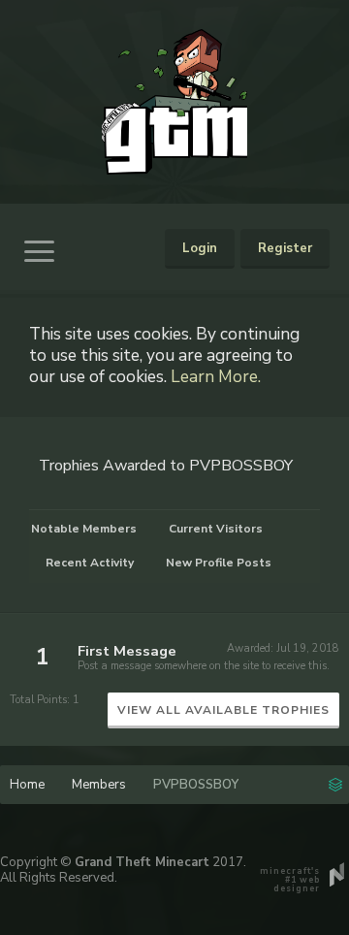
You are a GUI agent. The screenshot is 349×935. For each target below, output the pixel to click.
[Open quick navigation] (335, 782)
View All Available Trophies (223, 710)
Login (199, 248)
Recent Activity (90, 562)
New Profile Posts (218, 562)
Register (285, 248)
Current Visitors (216, 528)
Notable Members (84, 528)
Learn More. (216, 376)
